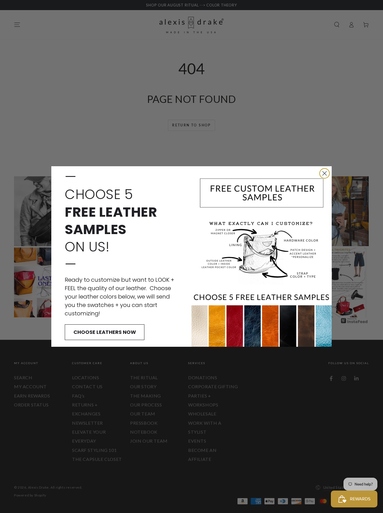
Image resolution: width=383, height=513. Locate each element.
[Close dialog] (324, 173)
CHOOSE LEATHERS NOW (104, 332)
